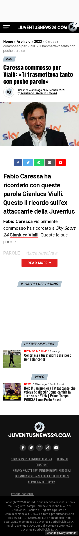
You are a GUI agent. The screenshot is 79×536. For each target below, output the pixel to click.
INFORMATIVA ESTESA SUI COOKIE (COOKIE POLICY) (42, 476)
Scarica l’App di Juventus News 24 (31, 459)
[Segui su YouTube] (56, 447)
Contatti (62, 459)
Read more (38, 263)
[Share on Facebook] (18, 162)
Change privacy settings (61, 532)
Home (8, 41)
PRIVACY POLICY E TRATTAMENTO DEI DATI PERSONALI (42, 470)
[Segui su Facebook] (23, 447)
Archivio (24, 41)
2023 (38, 41)
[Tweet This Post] (28, 162)
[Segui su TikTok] (48, 447)
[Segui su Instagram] (39, 447)
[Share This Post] (39, 162)
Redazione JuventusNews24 (38, 93)
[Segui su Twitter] (31, 447)
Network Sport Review (41, 482)
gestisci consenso (22, 493)
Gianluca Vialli (24, 235)
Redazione (42, 465)
